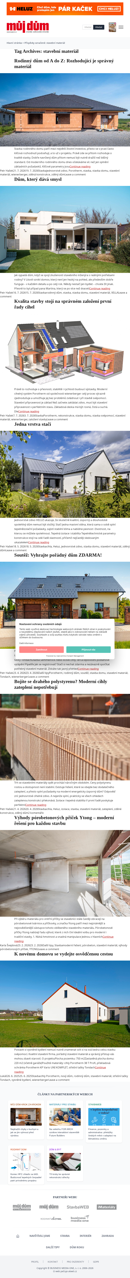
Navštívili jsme (39, 1236)
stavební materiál (99, 292)
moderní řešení (72, 945)
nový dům (67, 1076)
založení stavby (38, 419)
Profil (35, 1261)
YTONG (33, 949)
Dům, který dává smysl (38, 179)
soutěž (85, 673)
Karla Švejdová (8, 945)
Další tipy (43, 673)
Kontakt (53, 1261)
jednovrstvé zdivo (56, 170)
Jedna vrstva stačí (32, 424)
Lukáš (3, 1076)
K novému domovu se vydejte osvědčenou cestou (63, 953)
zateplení (107, 809)
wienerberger (19, 174)
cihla (49, 546)
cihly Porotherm (49, 1076)
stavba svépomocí (103, 415)
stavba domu (100, 170)
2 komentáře (36, 813)
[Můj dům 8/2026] (112, 27)
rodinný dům (54, 292)
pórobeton (88, 945)
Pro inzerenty (75, 1261)
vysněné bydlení (21, 1080)
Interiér (85, 1236)
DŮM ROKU (77, 1247)
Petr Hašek (6, 170)
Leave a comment (75, 174)
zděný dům (58, 174)
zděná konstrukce (39, 174)
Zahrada (108, 1236)
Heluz (56, 546)
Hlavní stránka (14, 42)
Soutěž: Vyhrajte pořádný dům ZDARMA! (58, 555)
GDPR (96, 1261)
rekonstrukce (66, 415)
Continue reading (80, 166)
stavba (87, 170)
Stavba (42, 170)
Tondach (5, 676)
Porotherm (75, 170)
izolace (65, 809)
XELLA (114, 292)
